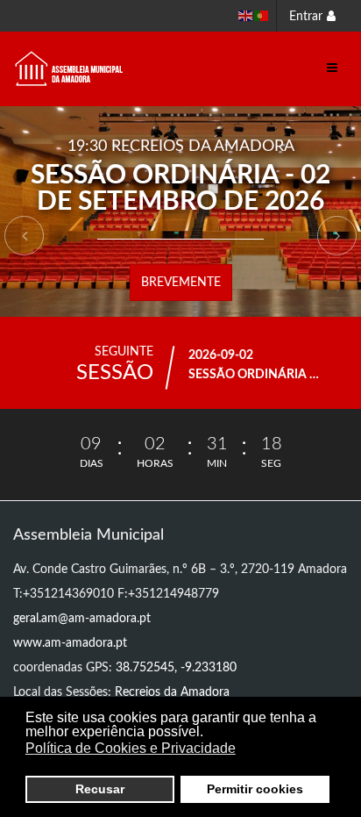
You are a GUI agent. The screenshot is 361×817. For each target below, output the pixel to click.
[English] (246, 16)
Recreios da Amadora (172, 692)
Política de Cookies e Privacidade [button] (130, 748)
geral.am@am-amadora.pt (82, 619)
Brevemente (181, 282)
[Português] (262, 16)
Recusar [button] (99, 789)
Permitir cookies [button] (255, 789)
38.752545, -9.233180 (176, 668)
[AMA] (69, 69)
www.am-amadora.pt (70, 643)
